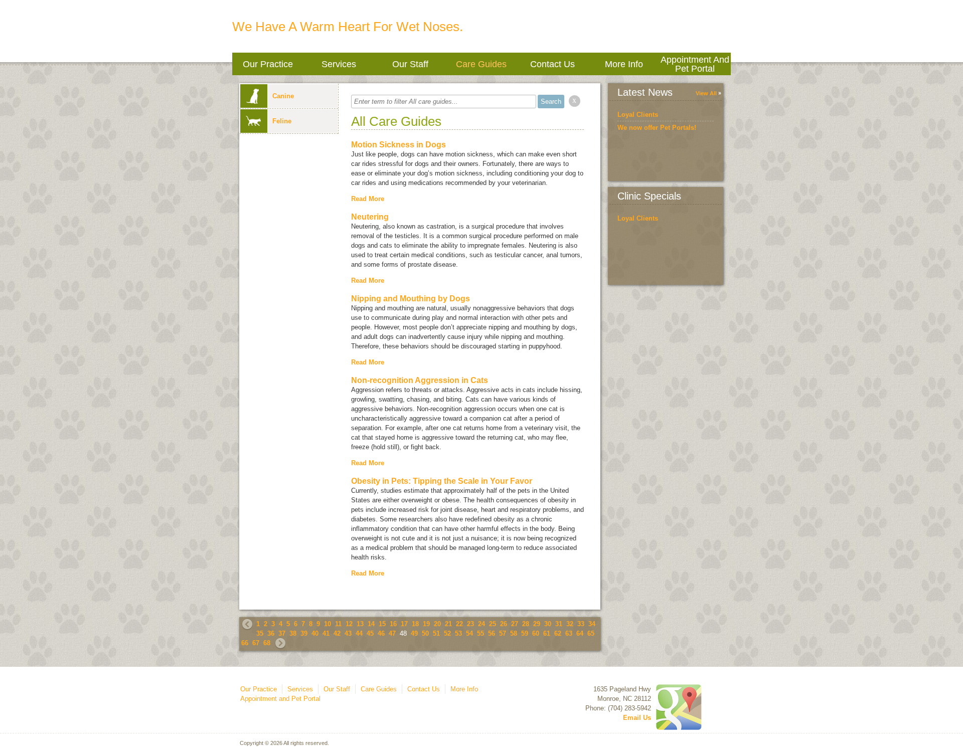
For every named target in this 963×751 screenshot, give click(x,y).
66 (244, 643)
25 (492, 624)
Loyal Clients (637, 114)
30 (547, 624)
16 (393, 624)
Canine (283, 96)
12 (349, 624)
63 (568, 633)
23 (470, 624)
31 (558, 624)
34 (591, 624)
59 (524, 633)
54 (469, 633)
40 (314, 633)
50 (425, 633)
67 (255, 643)
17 (404, 624)
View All (706, 93)
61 (546, 633)
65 (590, 633)
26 (503, 624)
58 (513, 633)
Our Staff (410, 64)
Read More (367, 199)
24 (481, 624)
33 (580, 624)
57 (502, 633)
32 (569, 624)
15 (382, 624)
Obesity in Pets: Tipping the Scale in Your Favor (441, 481)
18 (415, 624)
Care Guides (481, 64)
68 (266, 643)
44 (359, 633)
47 (392, 633)
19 (426, 624)
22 (459, 624)
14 (371, 624)
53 (458, 633)
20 (437, 624)
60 (535, 633)
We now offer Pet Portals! (656, 127)
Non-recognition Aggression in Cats (419, 380)
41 (326, 633)
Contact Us (552, 64)
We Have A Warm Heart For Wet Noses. (347, 26)
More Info (624, 64)
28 (525, 624)
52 (447, 633)
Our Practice (268, 64)
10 (327, 624)
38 (292, 633)
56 (491, 633)
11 (338, 624)
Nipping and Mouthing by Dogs (410, 298)
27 (514, 624)
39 (303, 633)
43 (348, 633)
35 (259, 633)
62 (557, 633)
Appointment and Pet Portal (695, 64)
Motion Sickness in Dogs (398, 144)
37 (281, 633)
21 (448, 624)
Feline (281, 121)
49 (414, 633)
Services (339, 64)
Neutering (370, 217)
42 (337, 633)
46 (381, 633)
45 (370, 633)
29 (536, 624)
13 (360, 624)
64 (579, 633)
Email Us (637, 717)
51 (436, 633)
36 (270, 633)
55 (480, 633)
